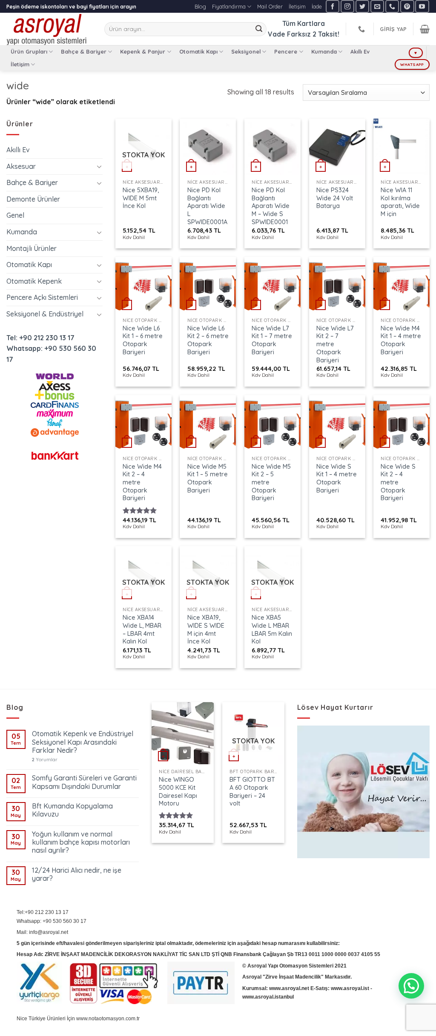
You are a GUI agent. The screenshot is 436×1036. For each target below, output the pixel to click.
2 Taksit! (326, 34)
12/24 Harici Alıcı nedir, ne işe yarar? (76, 874)
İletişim (297, 6)
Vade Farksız (289, 34)
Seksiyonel (246, 51)
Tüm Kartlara (303, 23)
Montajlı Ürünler (31, 248)
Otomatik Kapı (198, 51)
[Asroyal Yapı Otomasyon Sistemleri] (49, 29)
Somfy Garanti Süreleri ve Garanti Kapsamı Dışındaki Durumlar (84, 782)
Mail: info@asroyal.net (42, 932)
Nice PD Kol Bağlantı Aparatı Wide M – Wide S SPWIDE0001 (271, 206)
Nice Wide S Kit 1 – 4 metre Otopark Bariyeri (336, 478)
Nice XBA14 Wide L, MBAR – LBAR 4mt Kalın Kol (142, 629)
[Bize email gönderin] (377, 6)
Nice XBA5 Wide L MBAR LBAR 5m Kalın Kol (272, 629)
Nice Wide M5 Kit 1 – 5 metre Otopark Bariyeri (207, 478)
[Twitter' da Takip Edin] (362, 6)
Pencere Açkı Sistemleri (42, 297)
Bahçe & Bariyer (83, 51)
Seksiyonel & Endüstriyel (44, 314)
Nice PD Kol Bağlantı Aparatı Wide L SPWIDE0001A (207, 206)
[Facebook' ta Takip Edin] (332, 6)
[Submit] (259, 29)
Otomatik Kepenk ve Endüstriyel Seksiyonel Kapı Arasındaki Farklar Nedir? (82, 742)
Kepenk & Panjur (142, 51)
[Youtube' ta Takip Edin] (422, 6)
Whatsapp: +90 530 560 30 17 (51, 921)
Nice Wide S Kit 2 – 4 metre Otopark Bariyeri (398, 482)
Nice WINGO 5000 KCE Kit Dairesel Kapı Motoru (178, 791)
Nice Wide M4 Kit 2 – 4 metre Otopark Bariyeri (142, 482)
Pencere (285, 51)
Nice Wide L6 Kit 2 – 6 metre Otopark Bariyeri (208, 340)
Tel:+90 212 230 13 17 (43, 912)
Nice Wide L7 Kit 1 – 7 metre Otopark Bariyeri (272, 340)
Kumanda (324, 51)
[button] (411, 986)
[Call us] (392, 6)
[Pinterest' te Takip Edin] (407, 6)
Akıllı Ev (360, 51)
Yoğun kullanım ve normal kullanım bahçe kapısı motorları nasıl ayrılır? (81, 842)
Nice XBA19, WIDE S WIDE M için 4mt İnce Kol (205, 629)
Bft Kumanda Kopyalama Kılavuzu (72, 810)
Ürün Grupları (29, 51)
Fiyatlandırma (229, 6)
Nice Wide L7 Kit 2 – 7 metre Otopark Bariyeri (335, 344)
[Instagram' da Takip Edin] (347, 6)
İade (317, 6)
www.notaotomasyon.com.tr (108, 1019)
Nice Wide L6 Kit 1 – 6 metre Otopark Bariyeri (143, 340)
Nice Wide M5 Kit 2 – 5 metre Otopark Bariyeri (271, 482)
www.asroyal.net (289, 988)
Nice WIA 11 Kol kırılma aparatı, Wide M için (400, 202)
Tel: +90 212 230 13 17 (40, 337)
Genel (15, 215)
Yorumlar (44, 760)
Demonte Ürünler (33, 199)
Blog (200, 6)
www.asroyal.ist (350, 988)
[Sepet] (425, 29)
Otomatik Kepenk (34, 281)
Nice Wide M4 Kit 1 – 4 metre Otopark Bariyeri (401, 340)
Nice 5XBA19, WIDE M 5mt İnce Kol (141, 198)
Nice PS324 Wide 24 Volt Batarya (334, 198)
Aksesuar (21, 166)
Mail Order (270, 6)
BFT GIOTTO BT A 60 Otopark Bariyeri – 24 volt (252, 791)
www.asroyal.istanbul (268, 997)
